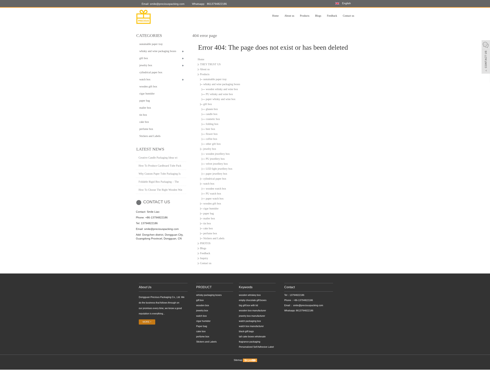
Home (275, 15)
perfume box (210, 233)
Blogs (318, 15)
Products (304, 15)
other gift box (213, 143)
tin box (207, 223)
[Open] (486, 57)
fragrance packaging (249, 341)
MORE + (147, 322)
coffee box (211, 139)
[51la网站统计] (250, 360)
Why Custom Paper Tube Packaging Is (159, 173)
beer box (210, 129)
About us (289, 15)
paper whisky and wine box (220, 99)
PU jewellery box (215, 158)
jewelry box (209, 148)
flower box (212, 134)
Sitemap (238, 360)
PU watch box (213, 193)
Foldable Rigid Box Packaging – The (159, 181)
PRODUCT (204, 287)
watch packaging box (250, 321)
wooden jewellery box (218, 153)
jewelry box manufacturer (252, 316)
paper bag (208, 213)
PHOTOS (205, 243)
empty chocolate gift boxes (252, 300)
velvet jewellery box (217, 163)
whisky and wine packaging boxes (221, 84)
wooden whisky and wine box (222, 89)
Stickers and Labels (213, 238)
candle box (211, 114)
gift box (207, 104)
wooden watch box (216, 188)
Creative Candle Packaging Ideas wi (158, 157)
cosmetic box (213, 119)
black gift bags (246, 331)
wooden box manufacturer (252, 310)
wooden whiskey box (250, 295)
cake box (208, 228)
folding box (212, 124)
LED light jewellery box (219, 168)
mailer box (209, 218)
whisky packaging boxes (209, 295)
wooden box (202, 305)
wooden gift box (212, 203)
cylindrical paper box (214, 178)
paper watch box (215, 198)
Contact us (348, 15)
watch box (208, 183)
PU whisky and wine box (219, 94)
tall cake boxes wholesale (252, 336)
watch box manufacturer (251, 326)
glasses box (212, 109)
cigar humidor (211, 208)
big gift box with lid (248, 305)
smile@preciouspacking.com (307, 305)
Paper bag (201, 326)
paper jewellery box (216, 173)
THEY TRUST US (210, 64)
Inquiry (204, 258)
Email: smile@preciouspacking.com (163, 3)
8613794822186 (217, 3)
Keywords (245, 287)
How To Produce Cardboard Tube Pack (160, 165)
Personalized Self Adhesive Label (256, 347)
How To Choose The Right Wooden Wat (160, 189)
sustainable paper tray (215, 79)
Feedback (332, 15)
